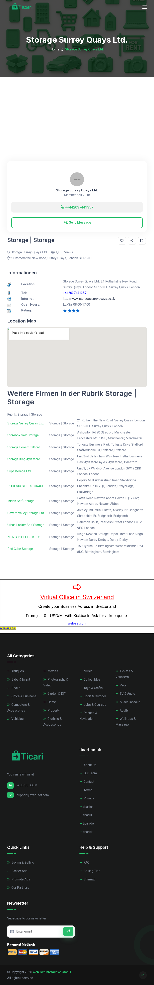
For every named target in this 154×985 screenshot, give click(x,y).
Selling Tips (91, 871)
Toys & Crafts (93, 688)
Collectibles (91, 679)
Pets (123, 685)
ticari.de (88, 823)
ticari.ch (88, 807)
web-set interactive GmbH (52, 972)
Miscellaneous (129, 702)
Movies (52, 671)
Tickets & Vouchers (124, 674)
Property (53, 710)
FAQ (86, 862)
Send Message (79, 222)
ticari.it (87, 815)
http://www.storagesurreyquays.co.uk (89, 299)
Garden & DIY (56, 693)
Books (15, 688)
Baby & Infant (20, 679)
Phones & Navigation (88, 716)
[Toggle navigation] (144, 7)
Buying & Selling (22, 862)
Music (87, 671)
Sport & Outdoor (94, 696)
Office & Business (23, 696)
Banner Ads (19, 871)
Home (55, 49)
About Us (89, 765)
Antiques (17, 671)
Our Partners (20, 887)
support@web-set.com (33, 795)
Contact (88, 782)
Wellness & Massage (126, 721)
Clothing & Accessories (52, 721)
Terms (87, 790)
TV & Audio (127, 693)
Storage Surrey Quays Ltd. (77, 190)
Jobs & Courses (94, 705)
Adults (124, 710)
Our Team (90, 773)
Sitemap (89, 879)
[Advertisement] (77, 107)
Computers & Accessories (18, 707)
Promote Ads (20, 879)
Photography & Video (55, 682)
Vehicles (17, 719)
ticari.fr (87, 832)
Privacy (88, 798)
